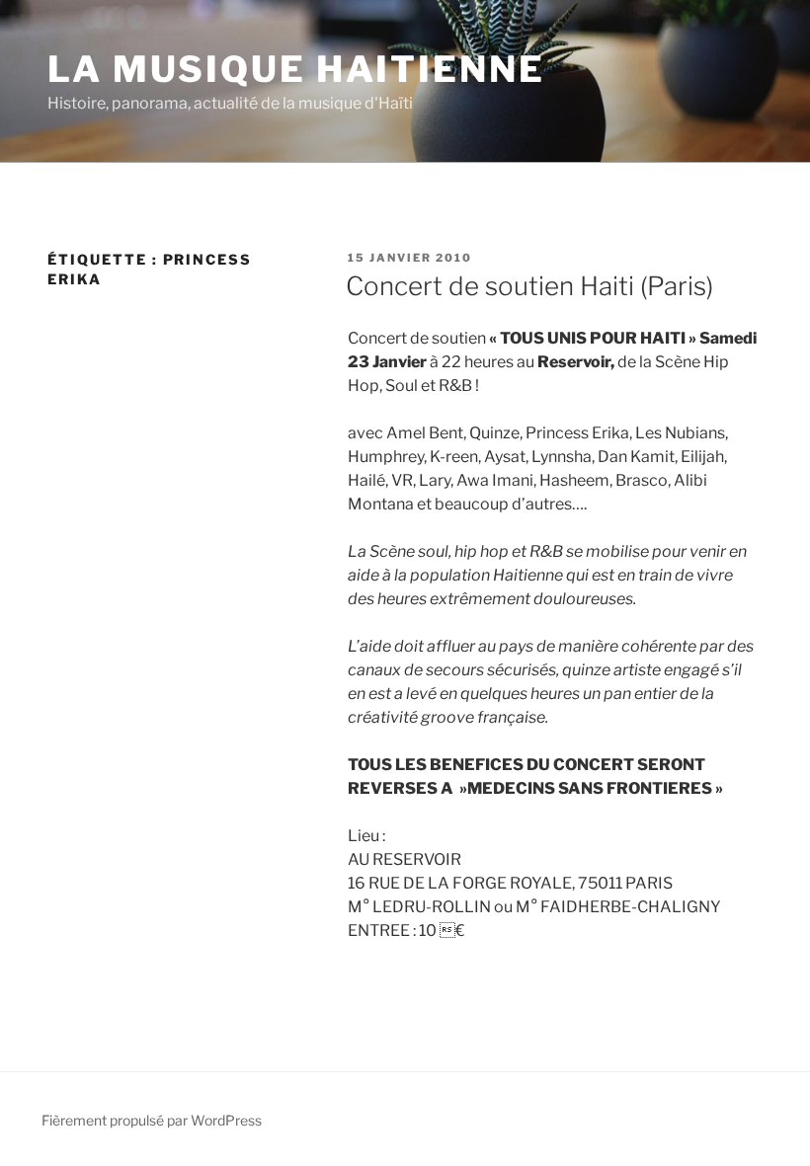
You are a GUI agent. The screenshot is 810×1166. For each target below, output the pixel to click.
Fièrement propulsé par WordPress (151, 1120)
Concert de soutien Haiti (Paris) (529, 286)
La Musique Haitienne (296, 69)
